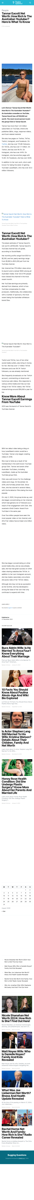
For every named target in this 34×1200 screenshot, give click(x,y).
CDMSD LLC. (21, 1158)
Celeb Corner (5, 1125)
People (5, 10)
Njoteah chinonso (6, 665)
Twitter (4, 144)
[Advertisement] (17, 46)
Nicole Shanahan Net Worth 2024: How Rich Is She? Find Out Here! (18, 961)
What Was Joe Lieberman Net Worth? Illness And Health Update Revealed (17, 973)
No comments (6, 26)
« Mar (3, 911)
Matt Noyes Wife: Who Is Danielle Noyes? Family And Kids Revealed (18, 967)
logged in (10, 607)
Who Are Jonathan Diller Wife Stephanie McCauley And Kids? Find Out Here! (18, 986)
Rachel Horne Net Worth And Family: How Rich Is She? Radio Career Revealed (18, 980)
